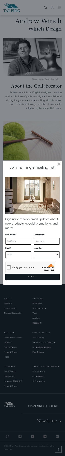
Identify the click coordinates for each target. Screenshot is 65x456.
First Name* (10, 234)
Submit (32, 277)
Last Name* (39, 234)
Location (38, 248)
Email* (8, 248)
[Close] (59, 163)
